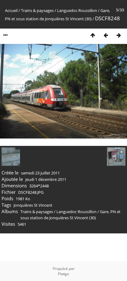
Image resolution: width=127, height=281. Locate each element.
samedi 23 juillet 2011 (40, 173)
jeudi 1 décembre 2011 (45, 179)
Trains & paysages (37, 10)
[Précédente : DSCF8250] (105, 35)
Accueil (11, 10)
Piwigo (63, 273)
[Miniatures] (92, 35)
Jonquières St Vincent (33, 205)
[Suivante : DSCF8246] (118, 35)
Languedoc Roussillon (77, 10)
